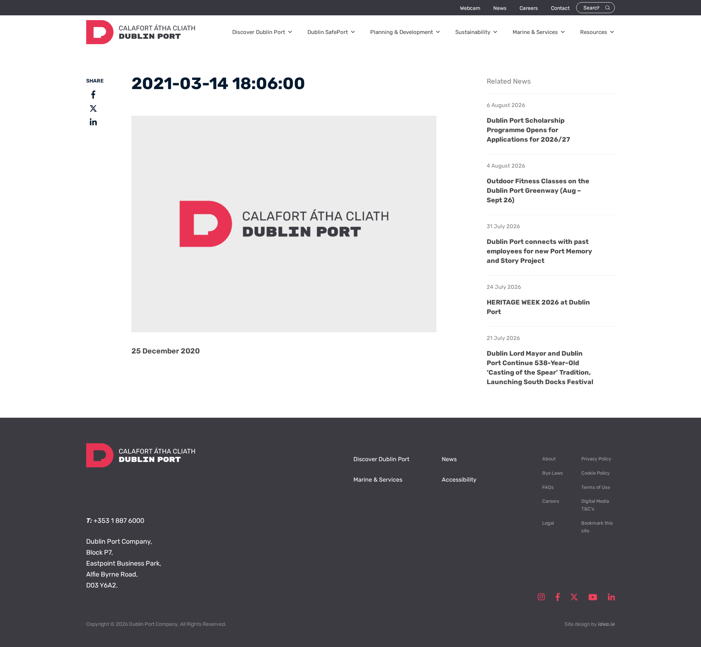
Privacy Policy (596, 459)
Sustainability (472, 32)
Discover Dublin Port (258, 32)
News (499, 8)
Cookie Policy (595, 473)
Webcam (470, 8)
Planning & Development (401, 32)
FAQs (548, 487)
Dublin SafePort (327, 32)
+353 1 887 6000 (118, 521)
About (549, 459)
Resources (593, 32)
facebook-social (558, 597)
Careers (529, 8)
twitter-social (574, 597)
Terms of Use (595, 487)
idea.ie (606, 624)
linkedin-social (611, 597)
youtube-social (593, 597)
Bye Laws (552, 473)
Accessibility (459, 479)
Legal (548, 523)
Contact (560, 8)
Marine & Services (535, 32)
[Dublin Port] (140, 42)
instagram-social (541, 597)
